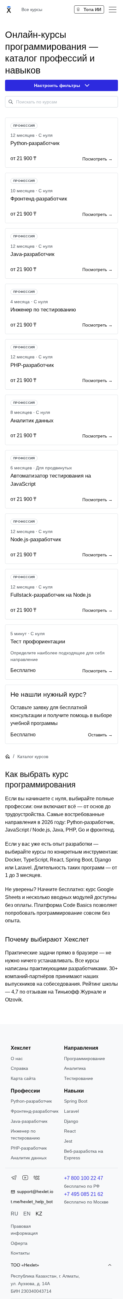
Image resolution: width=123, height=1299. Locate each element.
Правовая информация (24, 1230)
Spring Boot (75, 1101)
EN (27, 1213)
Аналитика (75, 1068)
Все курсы (31, 9)
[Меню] (112, 9)
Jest (68, 1141)
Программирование (84, 1058)
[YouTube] (25, 1178)
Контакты (20, 1253)
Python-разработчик (31, 1101)
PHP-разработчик (29, 1148)
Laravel (71, 1111)
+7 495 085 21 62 (83, 1194)
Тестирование (78, 1078)
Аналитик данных (29, 1157)
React (70, 1131)
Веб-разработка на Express (83, 1155)
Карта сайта (23, 1078)
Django (71, 1121)
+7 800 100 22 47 (83, 1178)
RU (14, 1213)
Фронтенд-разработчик (34, 1111)
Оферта (19, 1243)
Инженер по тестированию (25, 1134)
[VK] (36, 1178)
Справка (19, 1068)
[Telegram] (14, 1178)
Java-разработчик (29, 1121)
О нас (17, 1058)
